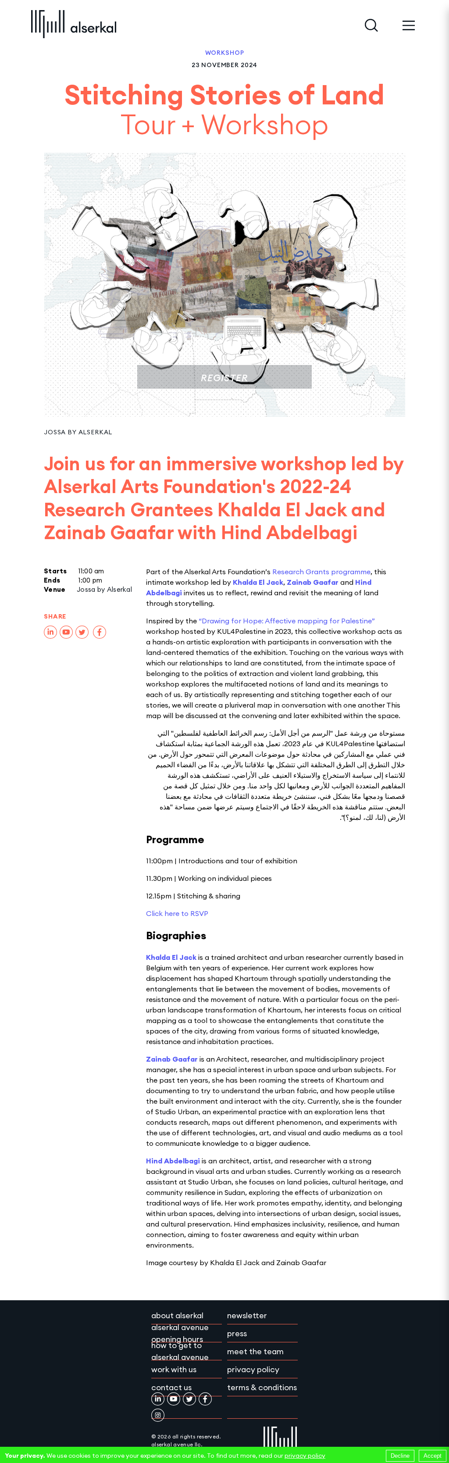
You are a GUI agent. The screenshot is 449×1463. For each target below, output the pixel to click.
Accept (433, 1455)
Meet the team (255, 1351)
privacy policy (305, 1455)
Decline (400, 1455)
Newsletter (247, 1315)
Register (224, 378)
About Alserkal (177, 1315)
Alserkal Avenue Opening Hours (180, 1333)
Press (237, 1333)
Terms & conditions (262, 1387)
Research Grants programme (321, 571)
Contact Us (171, 1387)
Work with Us (173, 1369)
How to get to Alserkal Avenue (180, 1351)
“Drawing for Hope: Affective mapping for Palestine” (287, 620)
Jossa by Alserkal (78, 432)
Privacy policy (253, 1369)
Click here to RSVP (177, 913)
